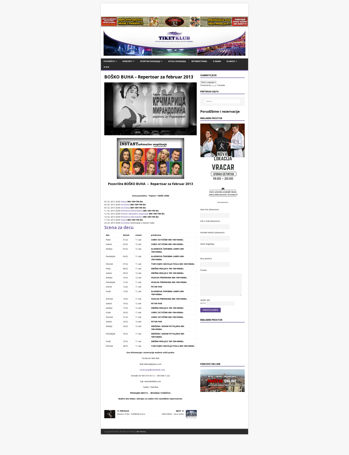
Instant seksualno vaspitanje (134, 213)
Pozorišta (109, 61)
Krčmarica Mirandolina (131, 210)
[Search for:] (222, 101)
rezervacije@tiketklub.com (152, 369)
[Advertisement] (174, 9)
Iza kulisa (125, 204)
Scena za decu (119, 227)
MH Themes (141, 431)
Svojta (124, 201)
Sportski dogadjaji (150, 61)
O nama (217, 61)
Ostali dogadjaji (177, 61)
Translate (221, 85)
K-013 (106, 67)
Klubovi (231, 61)
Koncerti (127, 61)
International (199, 61)
